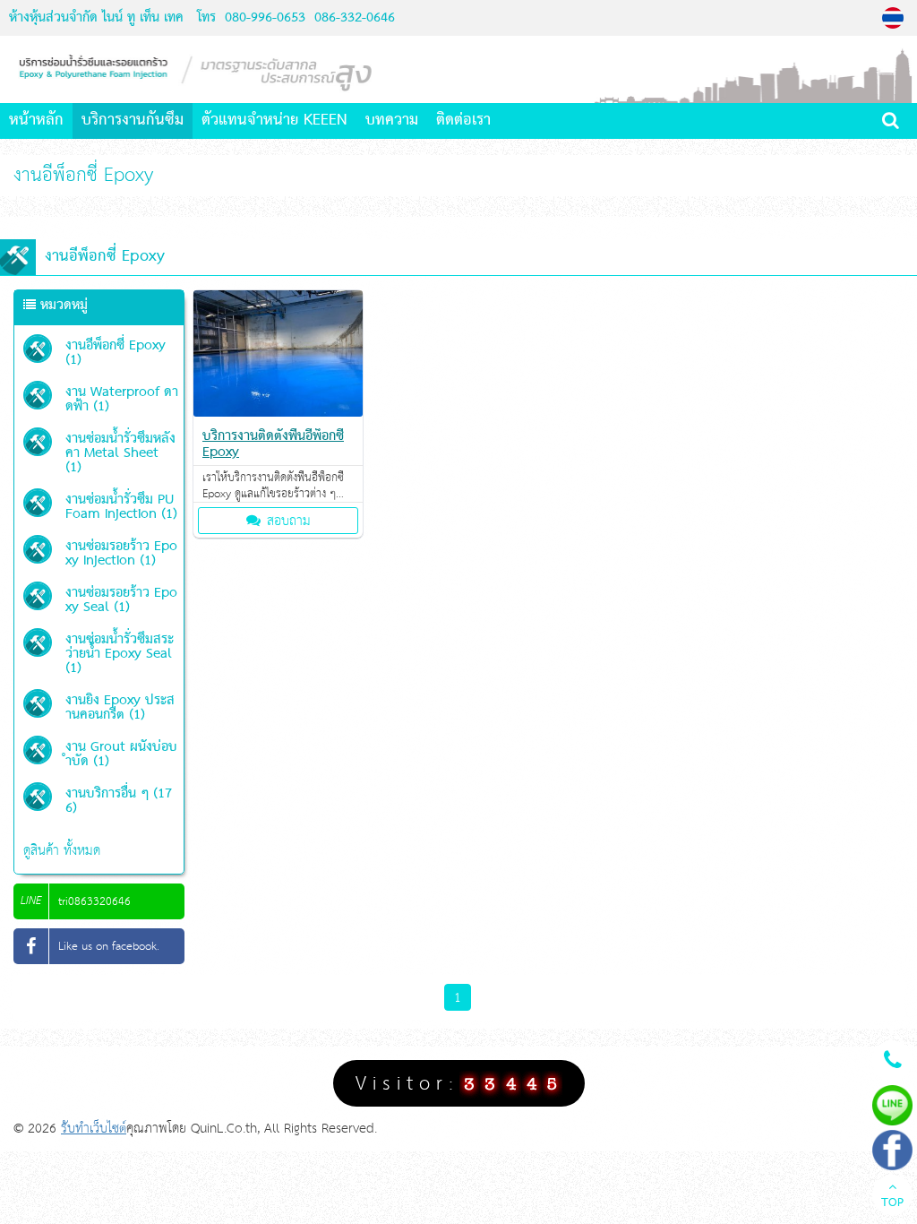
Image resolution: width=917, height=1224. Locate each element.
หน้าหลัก (36, 120)
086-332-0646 (352, 17)
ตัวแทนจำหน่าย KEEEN (274, 120)
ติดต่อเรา (463, 120)
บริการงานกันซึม (132, 120)
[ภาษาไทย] (895, 18)
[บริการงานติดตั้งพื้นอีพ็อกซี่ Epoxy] (278, 413)
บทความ (391, 120)
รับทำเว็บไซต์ (93, 1128)
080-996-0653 (265, 17)
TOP (892, 1203)
